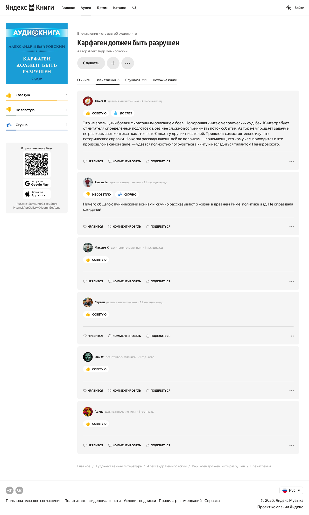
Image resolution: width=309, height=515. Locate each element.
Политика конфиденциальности (92, 500)
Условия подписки (140, 500)
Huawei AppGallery (25, 207)
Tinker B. (101, 101)
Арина (99, 411)
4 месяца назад (152, 101)
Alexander (102, 182)
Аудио (86, 8)
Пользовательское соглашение (34, 500)
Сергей (100, 302)
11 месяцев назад (155, 182)
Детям (102, 8)
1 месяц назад (153, 247)
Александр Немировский (107, 51)
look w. (99, 357)
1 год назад (146, 357)
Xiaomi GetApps (49, 207)
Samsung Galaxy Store (42, 203)
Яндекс (296, 507)
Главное (68, 8)
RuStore (21, 203)
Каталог (119, 8)
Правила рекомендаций (180, 500)
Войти (299, 8)
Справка (212, 500)
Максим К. (102, 247)
